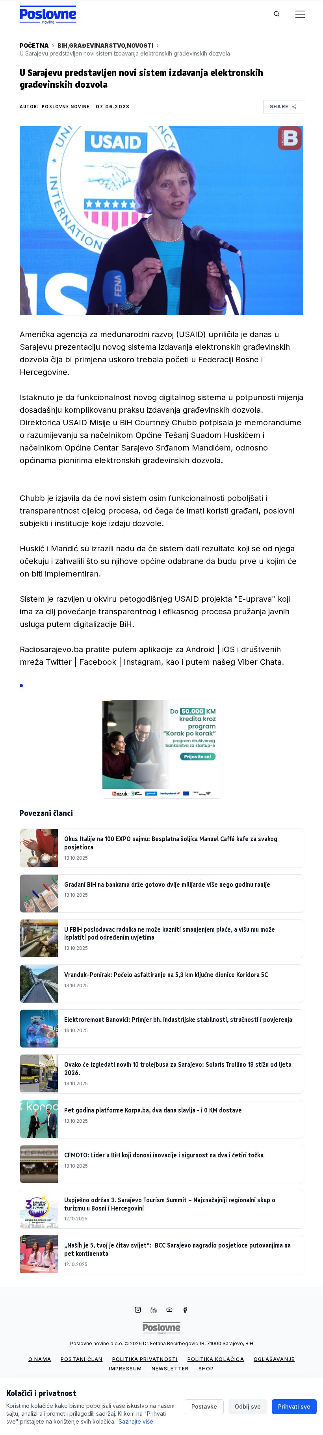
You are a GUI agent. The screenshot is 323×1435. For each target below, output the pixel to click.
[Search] (276, 14)
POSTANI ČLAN (81, 1359)
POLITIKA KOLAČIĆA (215, 1359)
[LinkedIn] (153, 1310)
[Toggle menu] (295, 14)
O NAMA (39, 1359)
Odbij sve (248, 1406)
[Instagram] (138, 1310)
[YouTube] (169, 1310)
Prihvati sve (294, 1406)
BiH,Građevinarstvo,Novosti (105, 45)
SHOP (206, 1369)
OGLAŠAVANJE (274, 1359)
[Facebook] (185, 1310)
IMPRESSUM (125, 1369)
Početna (34, 45)
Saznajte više (136, 1421)
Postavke (204, 1406)
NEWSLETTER (170, 1369)
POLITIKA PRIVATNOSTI (145, 1359)
